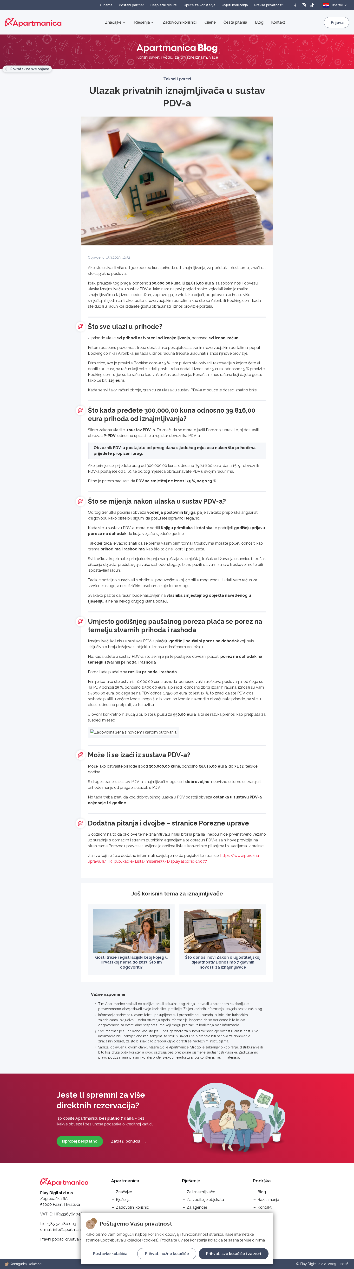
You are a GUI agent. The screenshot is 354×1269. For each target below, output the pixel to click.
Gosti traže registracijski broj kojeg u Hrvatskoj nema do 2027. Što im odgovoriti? (131, 962)
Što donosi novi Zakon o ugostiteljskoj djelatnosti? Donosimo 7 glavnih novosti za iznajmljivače (222, 962)
